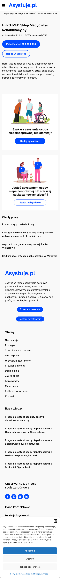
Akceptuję (30, 550)
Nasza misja (11, 340)
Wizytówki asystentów (18, 360)
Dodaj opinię (12, 370)
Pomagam (10, 345)
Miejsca (21, 13)
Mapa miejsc (12, 386)
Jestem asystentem (30, 319)
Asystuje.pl (9, 13)
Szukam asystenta (30, 309)
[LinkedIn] (26, 496)
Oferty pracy (12, 355)
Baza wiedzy (12, 381)
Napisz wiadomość (16, 53)
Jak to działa (12, 375)
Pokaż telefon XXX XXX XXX (21, 44)
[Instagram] (13, 496)
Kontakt (9, 396)
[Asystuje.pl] (23, 5)
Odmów (30, 558)
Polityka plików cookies (20, 574)
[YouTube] (20, 496)
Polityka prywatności (39, 574)
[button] (55, 520)
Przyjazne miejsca (15, 365)
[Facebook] (7, 496)
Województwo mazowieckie (41, 13)
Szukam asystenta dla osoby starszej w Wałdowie (29, 255)
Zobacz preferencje (30, 566)
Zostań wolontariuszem (18, 350)
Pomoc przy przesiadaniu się (18, 224)
